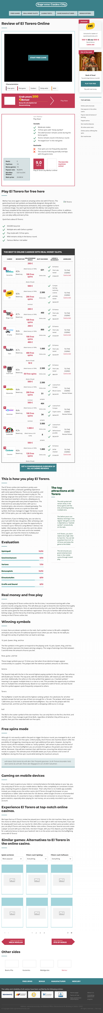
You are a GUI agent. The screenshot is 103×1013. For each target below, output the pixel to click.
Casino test (67, 275)
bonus (42, 981)
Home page (74, 992)
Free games (15, 13)
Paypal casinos (85, 120)
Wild (54, 88)
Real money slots (30, 13)
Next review (60, 941)
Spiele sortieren (8, 855)
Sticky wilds (44, 88)
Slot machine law (86, 136)
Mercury (76, 981)
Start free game (38, 58)
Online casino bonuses (87, 106)
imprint (90, 999)
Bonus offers (85, 13)
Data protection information (75, 998)
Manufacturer (58, 981)
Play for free (90, 84)
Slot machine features (87, 124)
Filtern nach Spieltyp (34, 855)
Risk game (22, 88)
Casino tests (46, 13)
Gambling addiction (90, 996)
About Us (90, 992)
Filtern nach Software (59, 855)
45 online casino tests (87, 127)
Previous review (16, 941)
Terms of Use (74, 995)
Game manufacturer (65, 13)
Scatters (33, 88)
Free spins (10, 88)
